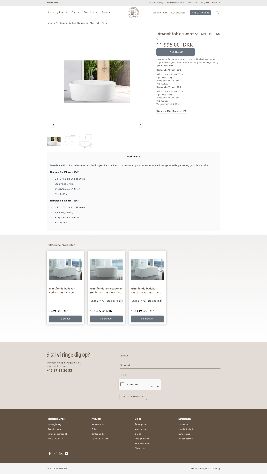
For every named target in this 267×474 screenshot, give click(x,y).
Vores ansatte (141, 429)
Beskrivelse (133, 156)
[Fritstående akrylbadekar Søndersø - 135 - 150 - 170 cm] (106, 269)
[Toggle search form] (217, 12)
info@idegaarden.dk (57, 434)
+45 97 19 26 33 (59, 371)
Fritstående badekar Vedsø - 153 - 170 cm (62, 290)
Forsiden (51, 23)
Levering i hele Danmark (175, 3)
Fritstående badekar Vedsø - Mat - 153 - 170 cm (145, 291)
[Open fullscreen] (97, 81)
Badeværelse (98, 424)
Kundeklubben (142, 443)
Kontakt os (216, 3)
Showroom (192, 3)
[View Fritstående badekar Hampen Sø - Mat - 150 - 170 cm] (54, 141)
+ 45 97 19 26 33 (200, 12)
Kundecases (178, 12)
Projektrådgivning (156, 3)
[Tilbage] (53, 125)
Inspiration (160, 12)
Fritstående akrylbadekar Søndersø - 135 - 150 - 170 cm (106, 291)
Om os (138, 434)
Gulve (94, 429)
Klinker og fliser (99, 434)
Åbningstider (204, 3)
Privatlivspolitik (185, 439)
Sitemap (216, 469)
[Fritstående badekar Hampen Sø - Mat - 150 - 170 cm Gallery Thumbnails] (70, 141)
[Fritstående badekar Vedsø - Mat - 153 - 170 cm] (147, 269)
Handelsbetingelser (200, 469)
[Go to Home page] (133, 12)
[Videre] (140, 125)
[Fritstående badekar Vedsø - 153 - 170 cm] (65, 269)
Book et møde (52, 3)
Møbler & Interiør (100, 439)
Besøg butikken (142, 439)
